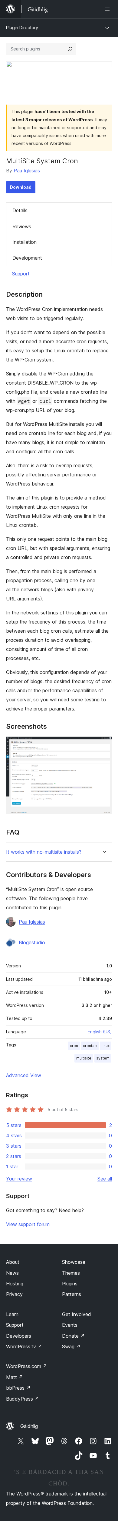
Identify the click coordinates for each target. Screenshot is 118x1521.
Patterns (71, 1294)
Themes (71, 1273)
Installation (24, 242)
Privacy (14, 1294)
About (12, 1262)
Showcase (73, 1262)
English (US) (100, 1031)
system (103, 1058)
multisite (83, 1058)
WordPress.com (26, 1366)
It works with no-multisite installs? (43, 852)
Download (20, 187)
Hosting (14, 1284)
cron (74, 1045)
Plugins (69, 1284)
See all (104, 1179)
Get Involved (76, 1314)
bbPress (18, 1388)
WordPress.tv (24, 1346)
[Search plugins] (70, 49)
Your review (19, 1179)
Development (27, 258)
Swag (71, 1346)
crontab (90, 1045)
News (12, 1273)
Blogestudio (32, 942)
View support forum (28, 1224)
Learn (12, 1314)
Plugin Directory (22, 27)
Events (69, 1325)
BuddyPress (22, 1399)
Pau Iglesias (27, 171)
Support (21, 274)
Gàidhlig (29, 1426)
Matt (14, 1377)
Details (20, 210)
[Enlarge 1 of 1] (104, 744)
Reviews (21, 226)
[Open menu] (108, 9)
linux (106, 1045)
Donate (73, 1336)
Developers (18, 1336)
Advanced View (23, 1075)
